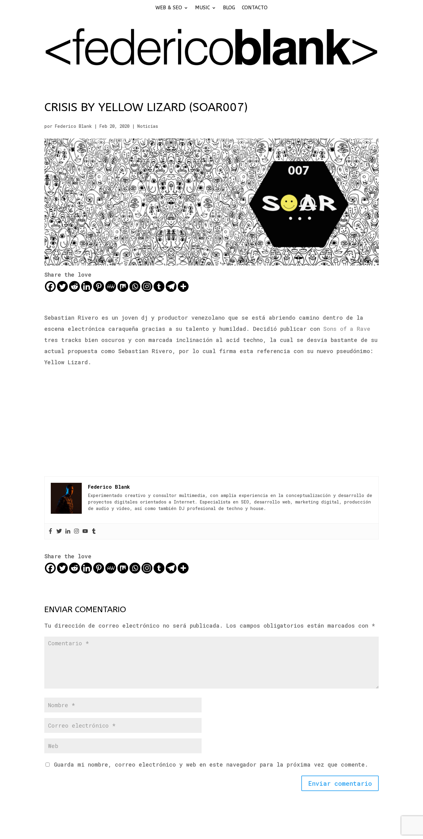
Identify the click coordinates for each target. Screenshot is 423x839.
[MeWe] (110, 286)
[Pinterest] (98, 286)
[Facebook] (50, 286)
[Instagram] (147, 286)
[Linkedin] (86, 286)
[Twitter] (62, 286)
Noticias (147, 126)
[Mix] (122, 286)
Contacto (255, 8)
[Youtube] (85, 531)
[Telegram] (171, 286)
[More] (183, 286)
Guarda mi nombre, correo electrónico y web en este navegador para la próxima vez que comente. (211, 764)
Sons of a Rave (346, 328)
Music (202, 8)
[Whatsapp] (134, 286)
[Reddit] (74, 286)
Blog (229, 8)
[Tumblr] (159, 286)
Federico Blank (73, 126)
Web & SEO (168, 8)
